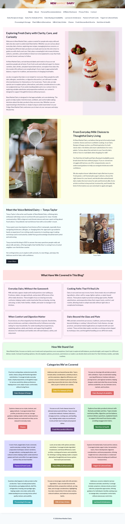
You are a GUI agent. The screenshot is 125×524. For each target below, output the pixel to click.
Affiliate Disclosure (70, 12)
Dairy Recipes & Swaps (15, 18)
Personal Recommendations (51, 12)
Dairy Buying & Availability (53, 18)
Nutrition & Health (103, 22)
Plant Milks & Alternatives (41, 22)
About (36, 12)
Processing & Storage (23, 22)
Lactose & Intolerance (73, 18)
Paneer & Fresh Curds (91, 18)
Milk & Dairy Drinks (59, 22)
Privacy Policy (84, 12)
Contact (94, 12)
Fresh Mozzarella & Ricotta (85, 22)
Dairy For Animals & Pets (34, 18)
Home (30, 12)
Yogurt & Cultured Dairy (109, 18)
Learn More (12, 261)
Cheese (71, 22)
